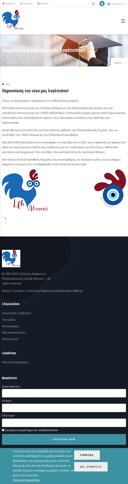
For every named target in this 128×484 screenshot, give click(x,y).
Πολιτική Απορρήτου (15, 362)
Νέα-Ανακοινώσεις (14, 332)
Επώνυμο (8, 415)
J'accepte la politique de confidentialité (31, 430)
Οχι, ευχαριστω (91, 466)
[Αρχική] (13, 20)
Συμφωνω (87, 455)
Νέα (8, 84)
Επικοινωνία (10, 339)
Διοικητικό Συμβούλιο (16, 313)
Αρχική (118, 62)
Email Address (11, 386)
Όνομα (6, 401)
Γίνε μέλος (9, 319)
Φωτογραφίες (10, 326)
